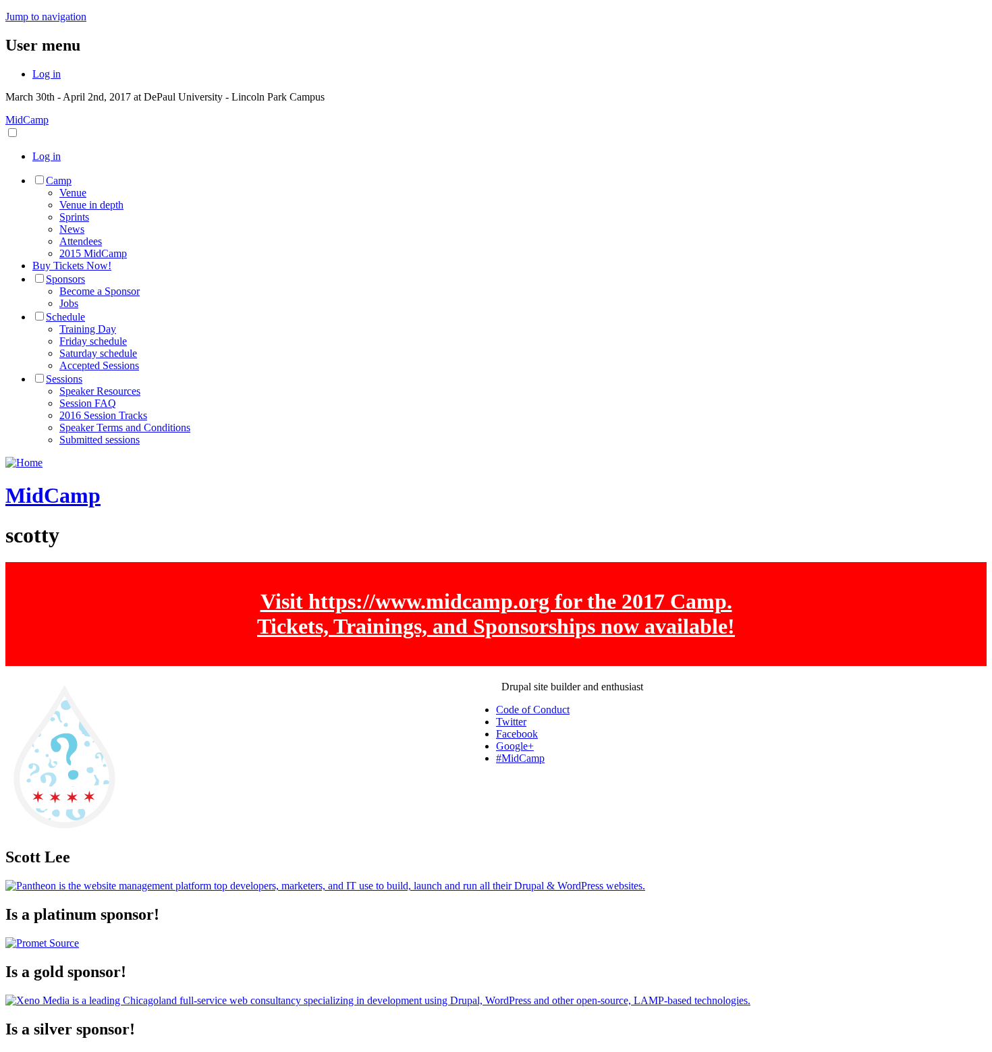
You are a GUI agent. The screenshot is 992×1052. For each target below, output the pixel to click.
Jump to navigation (45, 16)
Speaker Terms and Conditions (124, 427)
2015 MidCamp (93, 253)
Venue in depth (91, 205)
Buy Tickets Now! (71, 265)
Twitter (511, 721)
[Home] (24, 462)
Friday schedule (93, 341)
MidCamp (27, 120)
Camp (59, 180)
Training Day (87, 329)
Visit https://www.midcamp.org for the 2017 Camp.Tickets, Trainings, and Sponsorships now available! (496, 613)
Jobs (68, 303)
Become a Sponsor (99, 291)
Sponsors (65, 279)
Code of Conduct (533, 709)
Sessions (64, 379)
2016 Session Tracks (103, 415)
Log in (46, 74)
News (71, 229)
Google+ (515, 746)
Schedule (65, 317)
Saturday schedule (98, 353)
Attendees (80, 241)
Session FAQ (87, 403)
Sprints (74, 217)
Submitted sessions (99, 439)
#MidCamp (520, 758)
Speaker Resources (99, 391)
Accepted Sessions (99, 365)
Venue (72, 192)
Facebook (517, 734)
